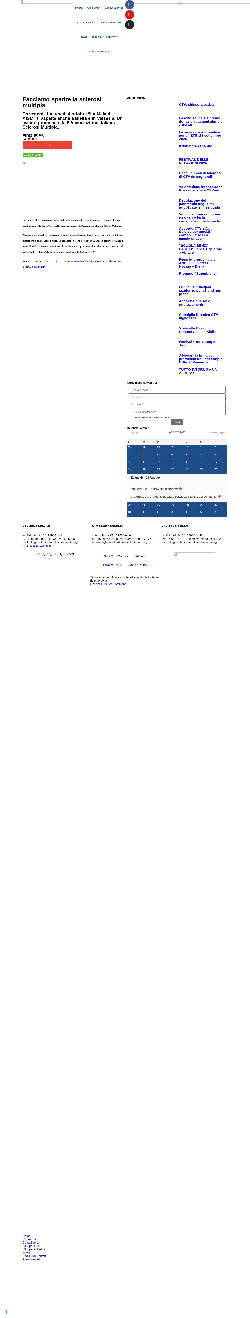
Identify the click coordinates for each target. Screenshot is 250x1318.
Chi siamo (93, 7)
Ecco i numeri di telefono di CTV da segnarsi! (200, 175)
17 (129, 469)
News (83, 37)
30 (172, 447)
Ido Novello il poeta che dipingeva (154, 489)
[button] (180, 3)
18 (144, 469)
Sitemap (140, 556)
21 (187, 469)
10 (129, 461)
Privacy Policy (112, 564)
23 (215, 469)
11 (144, 461)
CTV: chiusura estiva (196, 104)
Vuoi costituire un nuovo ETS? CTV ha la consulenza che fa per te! (200, 217)
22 (201, 469)
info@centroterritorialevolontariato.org (53, 542)
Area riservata (99, 51)
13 (172, 461)
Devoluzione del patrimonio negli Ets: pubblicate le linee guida (199, 203)
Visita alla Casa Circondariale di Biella (197, 330)
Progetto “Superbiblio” (198, 273)
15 (201, 461)
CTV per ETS (85, 22)
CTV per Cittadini (109, 22)
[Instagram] (129, 24)
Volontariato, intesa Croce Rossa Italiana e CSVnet (200, 188)
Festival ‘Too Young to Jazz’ (198, 343)
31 (187, 447)
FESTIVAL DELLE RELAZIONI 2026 (194, 161)
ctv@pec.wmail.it (40, 545)
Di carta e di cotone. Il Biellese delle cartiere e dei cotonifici (174, 496)
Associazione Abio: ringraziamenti (195, 302)
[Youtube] (129, 14)
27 (129, 447)
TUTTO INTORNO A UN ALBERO (198, 371)
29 (158, 447)
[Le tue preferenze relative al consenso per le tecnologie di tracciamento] (6, 1311)
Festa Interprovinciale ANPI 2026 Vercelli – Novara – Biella (197, 263)
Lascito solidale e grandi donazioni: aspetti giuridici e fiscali (201, 121)
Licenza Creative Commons (108, 584)
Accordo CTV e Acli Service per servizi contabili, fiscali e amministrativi (195, 233)
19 (158, 469)
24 (129, 504)
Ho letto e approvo (150, 417)
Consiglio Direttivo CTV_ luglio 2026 (199, 316)
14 (187, 461)
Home (79, 7)
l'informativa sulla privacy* (158, 417)
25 (144, 504)
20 (172, 469)
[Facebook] (129, 4)
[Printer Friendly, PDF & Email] (33, 155)
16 (215, 461)
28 (144, 447)
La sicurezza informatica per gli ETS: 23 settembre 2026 (200, 135)
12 (158, 461)
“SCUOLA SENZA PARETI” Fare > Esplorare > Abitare (200, 249)
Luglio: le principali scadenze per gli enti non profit (200, 290)
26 (158, 504)
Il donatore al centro (195, 146)
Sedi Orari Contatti (105, 37)
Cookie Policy (138, 564)
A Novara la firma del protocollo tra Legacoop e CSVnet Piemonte (200, 359)
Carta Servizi (114, 7)
